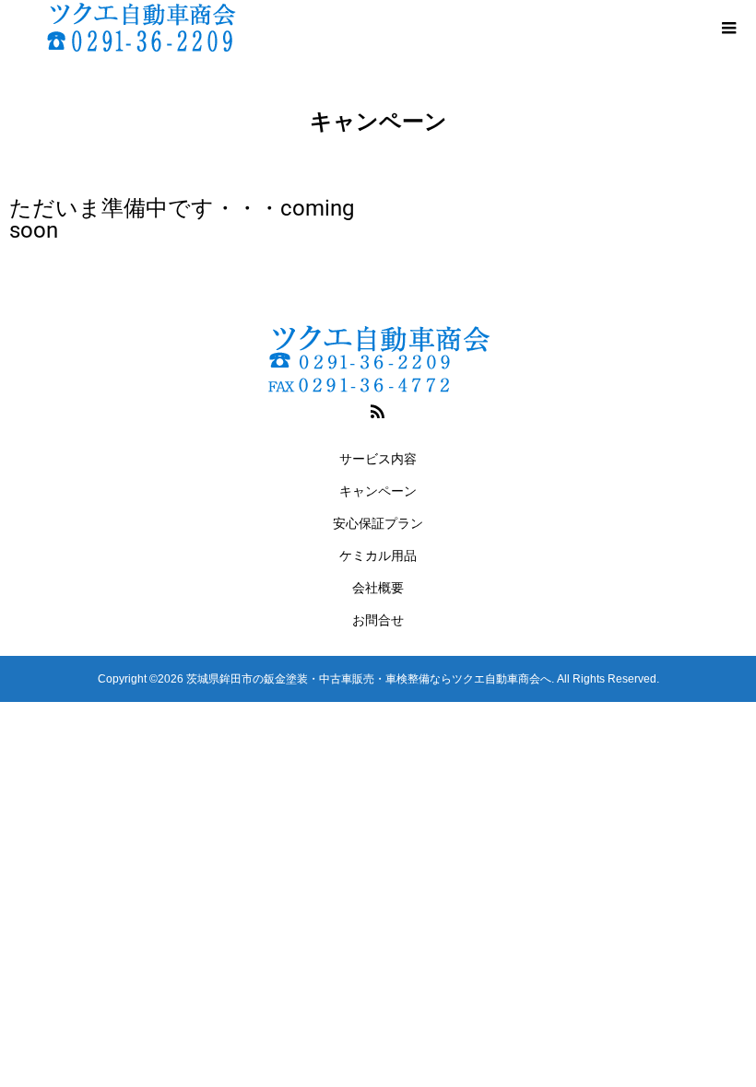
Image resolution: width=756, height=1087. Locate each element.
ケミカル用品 (378, 555)
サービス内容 (378, 458)
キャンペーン (378, 491)
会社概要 (378, 587)
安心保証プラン (378, 523)
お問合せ (378, 620)
